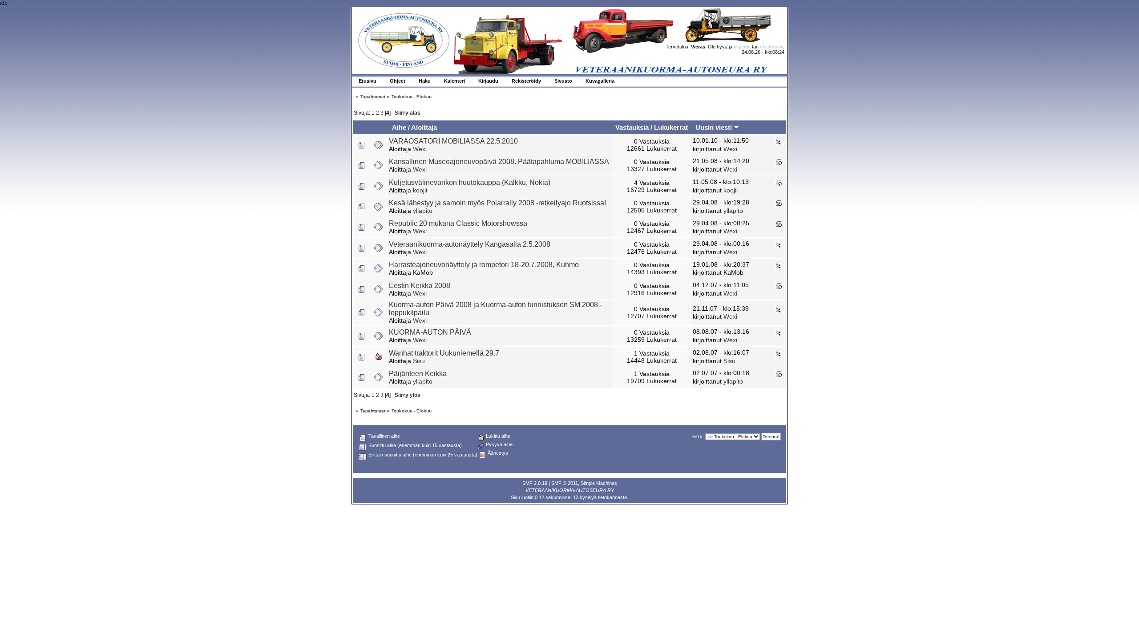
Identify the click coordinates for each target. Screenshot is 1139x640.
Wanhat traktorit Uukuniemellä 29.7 (444, 353)
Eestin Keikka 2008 (419, 285)
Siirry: (697, 436)
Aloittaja (424, 127)
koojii (420, 190)
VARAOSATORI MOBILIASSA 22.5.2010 (453, 141)
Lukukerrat (671, 127)
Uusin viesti (714, 127)
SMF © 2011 (564, 483)
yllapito (422, 210)
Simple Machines (599, 483)
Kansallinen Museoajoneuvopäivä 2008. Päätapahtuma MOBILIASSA (499, 161)
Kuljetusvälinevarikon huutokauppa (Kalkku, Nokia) (469, 182)
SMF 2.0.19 (534, 483)
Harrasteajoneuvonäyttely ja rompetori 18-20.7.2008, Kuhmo (484, 264)
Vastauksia (632, 127)
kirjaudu (742, 46)
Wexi (420, 148)
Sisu (419, 360)
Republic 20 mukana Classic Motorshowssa (458, 223)
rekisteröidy (770, 46)
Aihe (399, 127)
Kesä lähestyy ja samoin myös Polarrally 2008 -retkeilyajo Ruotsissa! (497, 203)
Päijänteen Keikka (418, 373)
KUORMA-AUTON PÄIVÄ (430, 332)
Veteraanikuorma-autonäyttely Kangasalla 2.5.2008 (469, 244)
